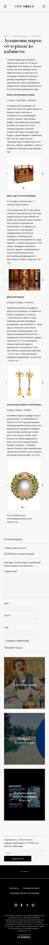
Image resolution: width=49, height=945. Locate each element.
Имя (7, 603)
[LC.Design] (24, 937)
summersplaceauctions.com (19, 518)
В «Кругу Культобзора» (25, 740)
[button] (23, 187)
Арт (6, 36)
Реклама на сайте (31, 888)
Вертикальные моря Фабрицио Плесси (24, 796)
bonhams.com (19, 515)
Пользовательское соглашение (24, 893)
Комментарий (10, 571)
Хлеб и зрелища (24, 685)
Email (7, 615)
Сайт (6, 627)
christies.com (12, 522)
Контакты (14, 888)
